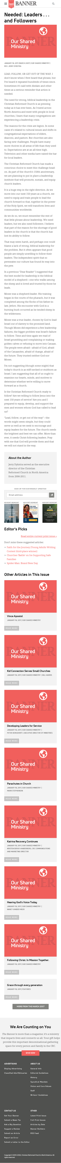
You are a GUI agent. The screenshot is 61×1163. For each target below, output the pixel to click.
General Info (36, 1069)
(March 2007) (24, 63)
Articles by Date (37, 1124)
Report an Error (11, 1138)
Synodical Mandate (39, 1082)
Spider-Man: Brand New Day (22, 563)
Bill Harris (47, 675)
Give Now (30, 1053)
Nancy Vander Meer (16, 909)
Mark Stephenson (15, 791)
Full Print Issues (38, 1120)
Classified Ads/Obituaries (15, 1073)
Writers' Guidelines (39, 1095)
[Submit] (51, 495)
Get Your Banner (11, 1116)
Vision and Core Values (40, 1086)
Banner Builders (37, 1129)
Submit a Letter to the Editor (17, 1142)
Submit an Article (12, 1133)
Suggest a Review (12, 1129)
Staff (32, 1091)
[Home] (26, 3)
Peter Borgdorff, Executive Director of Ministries (29, 733)
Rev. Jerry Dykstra (12, 66)
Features (26, 989)
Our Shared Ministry (40, 63)
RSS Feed (34, 1133)
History (33, 1077)
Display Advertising (13, 1069)
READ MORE (12, 628)
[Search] (53, 4)
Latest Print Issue (38, 1116)
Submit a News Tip (12, 1120)
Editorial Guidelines (39, 1073)
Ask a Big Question (12, 1124)
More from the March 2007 (30, 1007)
